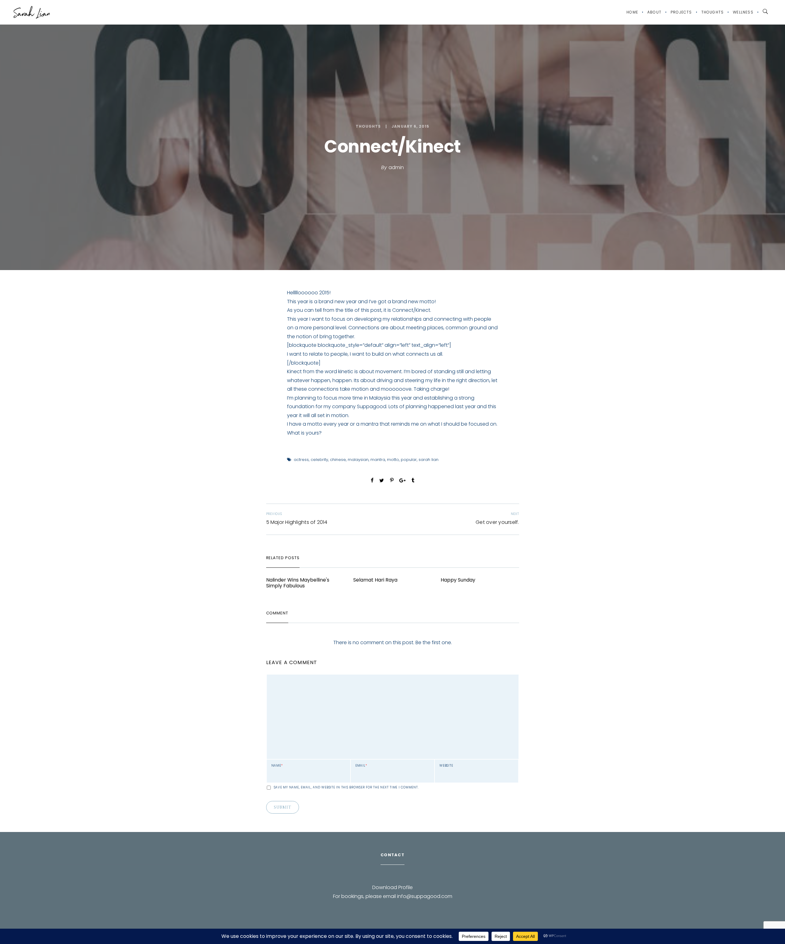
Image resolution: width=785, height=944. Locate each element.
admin (396, 167)
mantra (377, 459)
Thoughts (712, 12)
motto (393, 459)
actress (301, 459)
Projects (681, 12)
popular (409, 459)
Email (361, 765)
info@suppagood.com (424, 896)
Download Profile (392, 887)
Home (632, 12)
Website (446, 765)
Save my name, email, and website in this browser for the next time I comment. (346, 787)
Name (277, 765)
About (654, 12)
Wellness (743, 12)
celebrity (319, 459)
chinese (338, 459)
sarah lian (428, 459)
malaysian (358, 459)
